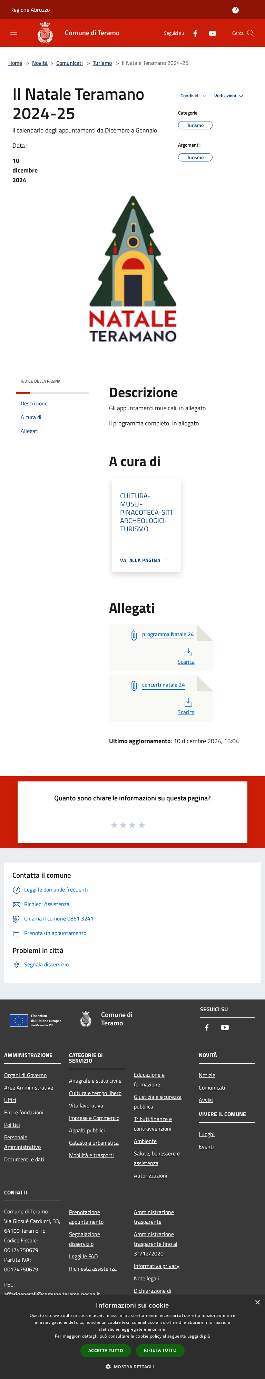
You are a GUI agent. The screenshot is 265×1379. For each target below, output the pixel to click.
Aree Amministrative (28, 1087)
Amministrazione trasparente (154, 1217)
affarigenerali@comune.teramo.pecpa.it (52, 1294)
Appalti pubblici (87, 1130)
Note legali (146, 1278)
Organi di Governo (25, 1075)
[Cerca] (250, 33)
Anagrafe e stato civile (95, 1080)
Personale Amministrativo (22, 1142)
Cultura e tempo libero (95, 1093)
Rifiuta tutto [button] (160, 1350)
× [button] (257, 1302)
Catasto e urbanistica (94, 1143)
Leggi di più (198, 1336)
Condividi (190, 95)
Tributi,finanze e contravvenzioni (153, 1124)
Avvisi (206, 1100)
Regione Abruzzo (30, 10)
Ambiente (145, 1141)
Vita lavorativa (86, 1105)
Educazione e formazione (149, 1080)
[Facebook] (192, 33)
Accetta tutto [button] (105, 1350)
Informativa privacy (156, 1266)
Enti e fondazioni (23, 1112)
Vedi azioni (225, 95)
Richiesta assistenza (93, 1268)
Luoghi (207, 1134)
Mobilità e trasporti (91, 1155)
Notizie (207, 1075)
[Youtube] (210, 33)
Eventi (206, 1146)
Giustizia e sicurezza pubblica (157, 1102)
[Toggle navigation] (14, 32)
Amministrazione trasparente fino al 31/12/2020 (155, 1244)
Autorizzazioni (150, 1175)
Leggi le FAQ (83, 1256)
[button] (132, 1366)
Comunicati (69, 63)
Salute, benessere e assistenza (157, 1158)
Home (15, 63)
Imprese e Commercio (94, 1118)
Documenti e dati (24, 1159)
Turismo (102, 63)
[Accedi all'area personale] (235, 10)
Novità (40, 63)
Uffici (10, 1100)
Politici (12, 1125)
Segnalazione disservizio (84, 1239)
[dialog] (132, 1337)
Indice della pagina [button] (40, 381)
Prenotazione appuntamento (86, 1217)
